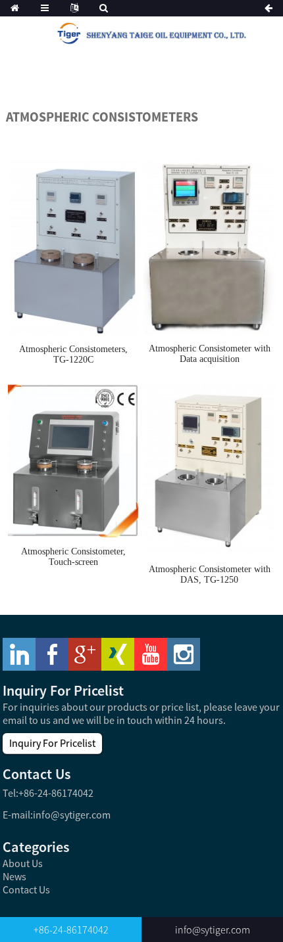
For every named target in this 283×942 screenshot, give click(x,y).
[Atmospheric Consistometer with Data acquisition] (209, 246)
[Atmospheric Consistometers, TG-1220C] (74, 247)
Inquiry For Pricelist (52, 743)
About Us (23, 863)
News (14, 876)
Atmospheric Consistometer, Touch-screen (73, 557)
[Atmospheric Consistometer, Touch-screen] (74, 460)
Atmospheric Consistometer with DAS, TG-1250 (209, 574)
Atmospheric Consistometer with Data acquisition (209, 354)
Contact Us (26, 889)
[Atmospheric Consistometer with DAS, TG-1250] (209, 469)
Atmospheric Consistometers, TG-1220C (73, 354)
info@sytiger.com (72, 814)
